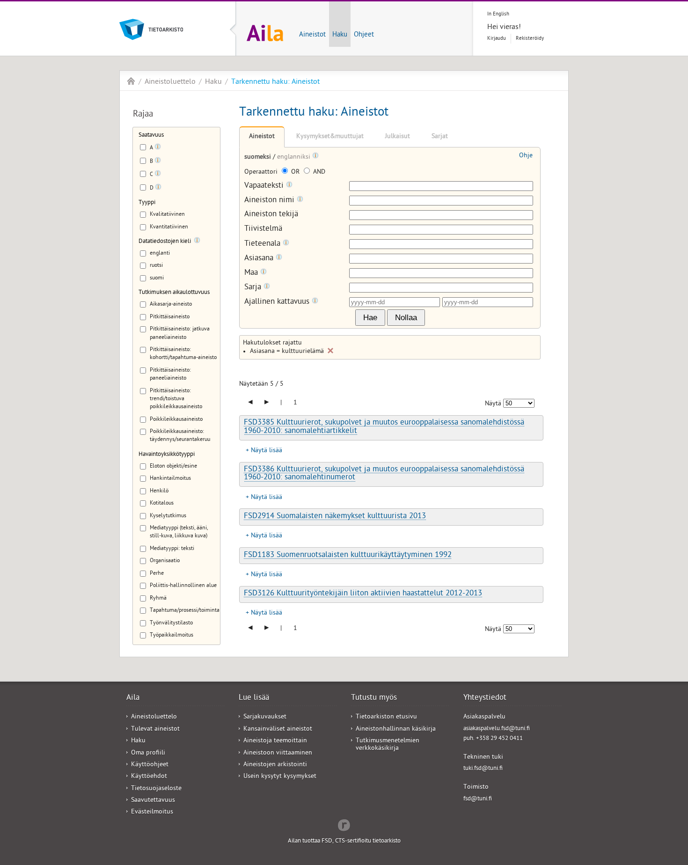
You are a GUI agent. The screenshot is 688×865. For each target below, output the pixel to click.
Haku (339, 35)
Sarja (253, 287)
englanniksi (294, 157)
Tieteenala (263, 244)
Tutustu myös (374, 698)
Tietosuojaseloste (156, 789)
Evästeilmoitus (152, 812)
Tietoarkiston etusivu (386, 717)
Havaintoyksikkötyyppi (167, 454)
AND (318, 172)
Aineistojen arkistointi (275, 765)
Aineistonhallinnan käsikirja (396, 729)
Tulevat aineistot (155, 729)
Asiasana (260, 258)
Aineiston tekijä (271, 215)
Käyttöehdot (149, 777)
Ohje (526, 156)
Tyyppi (147, 202)
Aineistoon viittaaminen (277, 753)
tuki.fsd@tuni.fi (483, 768)
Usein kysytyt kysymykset (279, 777)
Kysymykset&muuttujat (330, 137)
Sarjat (440, 137)
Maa (252, 273)
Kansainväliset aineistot (277, 729)
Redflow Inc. (344, 824)
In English (498, 14)
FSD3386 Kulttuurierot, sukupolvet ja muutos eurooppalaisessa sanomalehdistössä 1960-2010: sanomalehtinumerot (384, 474)
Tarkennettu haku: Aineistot (275, 82)
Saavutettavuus (153, 801)
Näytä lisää (266, 451)
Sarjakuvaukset (264, 717)
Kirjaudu (496, 38)
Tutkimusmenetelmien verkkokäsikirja (387, 744)
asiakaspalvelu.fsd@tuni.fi (496, 729)
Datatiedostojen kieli (165, 241)
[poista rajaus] (330, 350)
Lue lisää (254, 698)
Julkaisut (397, 137)
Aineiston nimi (270, 200)
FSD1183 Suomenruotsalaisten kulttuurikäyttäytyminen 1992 (348, 555)
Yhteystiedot (484, 698)
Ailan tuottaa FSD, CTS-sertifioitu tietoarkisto (344, 841)
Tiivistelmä (263, 230)
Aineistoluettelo (170, 82)
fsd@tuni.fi (477, 799)
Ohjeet (364, 35)
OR (295, 172)
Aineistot (312, 35)
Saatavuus (151, 135)
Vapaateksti (265, 186)
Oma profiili (148, 753)
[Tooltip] (157, 148)
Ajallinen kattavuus (278, 302)
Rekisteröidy (530, 38)
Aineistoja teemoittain (275, 741)
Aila (131, 81)
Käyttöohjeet (149, 765)
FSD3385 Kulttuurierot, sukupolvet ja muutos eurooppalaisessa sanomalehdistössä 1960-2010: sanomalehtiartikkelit (384, 427)
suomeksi (258, 157)
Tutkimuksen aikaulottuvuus (174, 292)
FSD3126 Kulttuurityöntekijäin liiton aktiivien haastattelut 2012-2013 (363, 594)
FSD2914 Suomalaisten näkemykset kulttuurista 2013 (335, 516)
